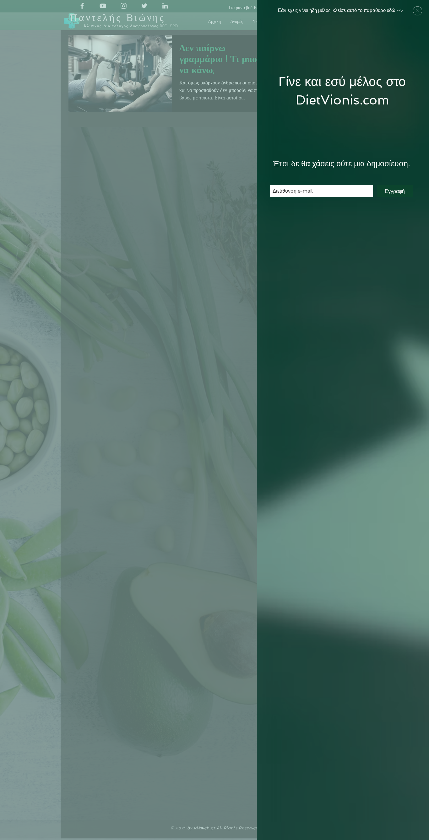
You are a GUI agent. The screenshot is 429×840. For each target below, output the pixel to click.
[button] (417, 10)
